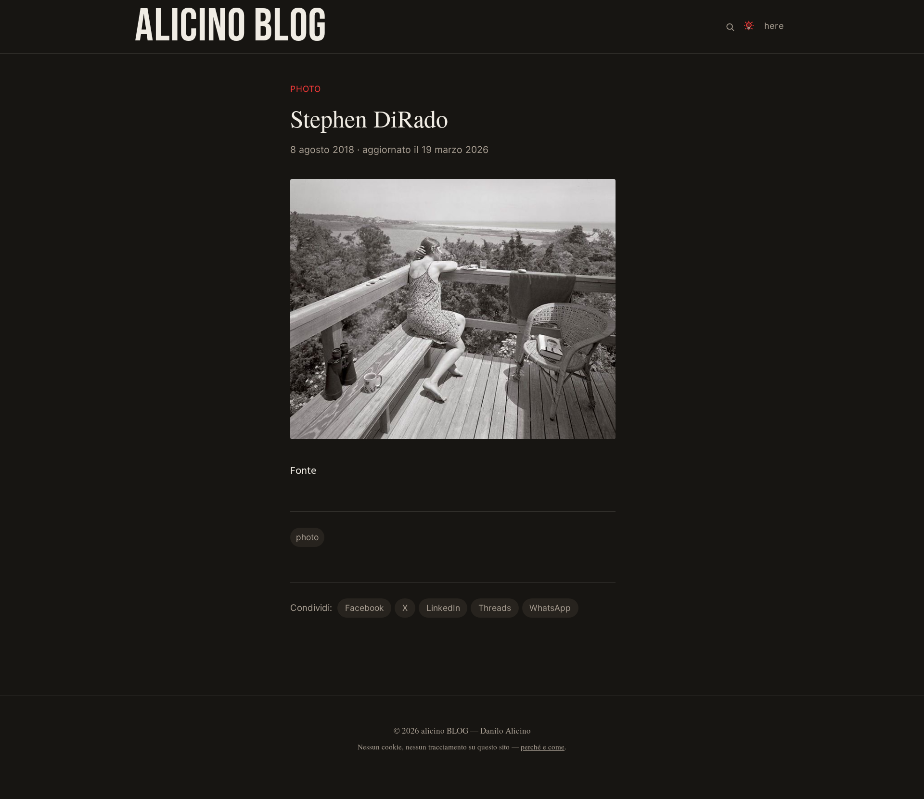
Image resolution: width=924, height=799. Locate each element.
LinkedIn (443, 608)
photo (305, 89)
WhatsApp (550, 608)
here (774, 26)
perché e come (543, 746)
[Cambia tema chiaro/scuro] (749, 26)
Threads (494, 608)
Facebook (364, 608)
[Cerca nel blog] (730, 26)
